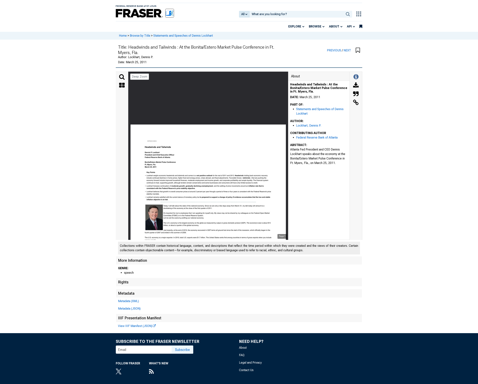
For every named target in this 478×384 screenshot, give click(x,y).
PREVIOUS (334, 50)
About (334, 26)
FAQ (241, 355)
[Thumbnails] (122, 85)
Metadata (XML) (128, 301)
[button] (358, 50)
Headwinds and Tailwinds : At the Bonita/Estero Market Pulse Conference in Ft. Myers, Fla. (318, 88)
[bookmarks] (360, 26)
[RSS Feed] (158, 372)
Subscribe (182, 350)
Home (123, 35)
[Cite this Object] (356, 94)
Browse (315, 26)
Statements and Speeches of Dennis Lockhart (183, 35)
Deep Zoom (139, 76)
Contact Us (246, 370)
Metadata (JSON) (129, 308)
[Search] (122, 77)
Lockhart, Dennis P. (308, 125)
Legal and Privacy (250, 362)
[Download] (356, 85)
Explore (294, 26)
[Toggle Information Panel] (356, 77)
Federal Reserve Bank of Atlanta (317, 137)
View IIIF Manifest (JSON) (135, 326)
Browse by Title (140, 35)
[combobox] (296, 14)
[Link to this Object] (356, 102)
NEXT (347, 50)
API (349, 26)
